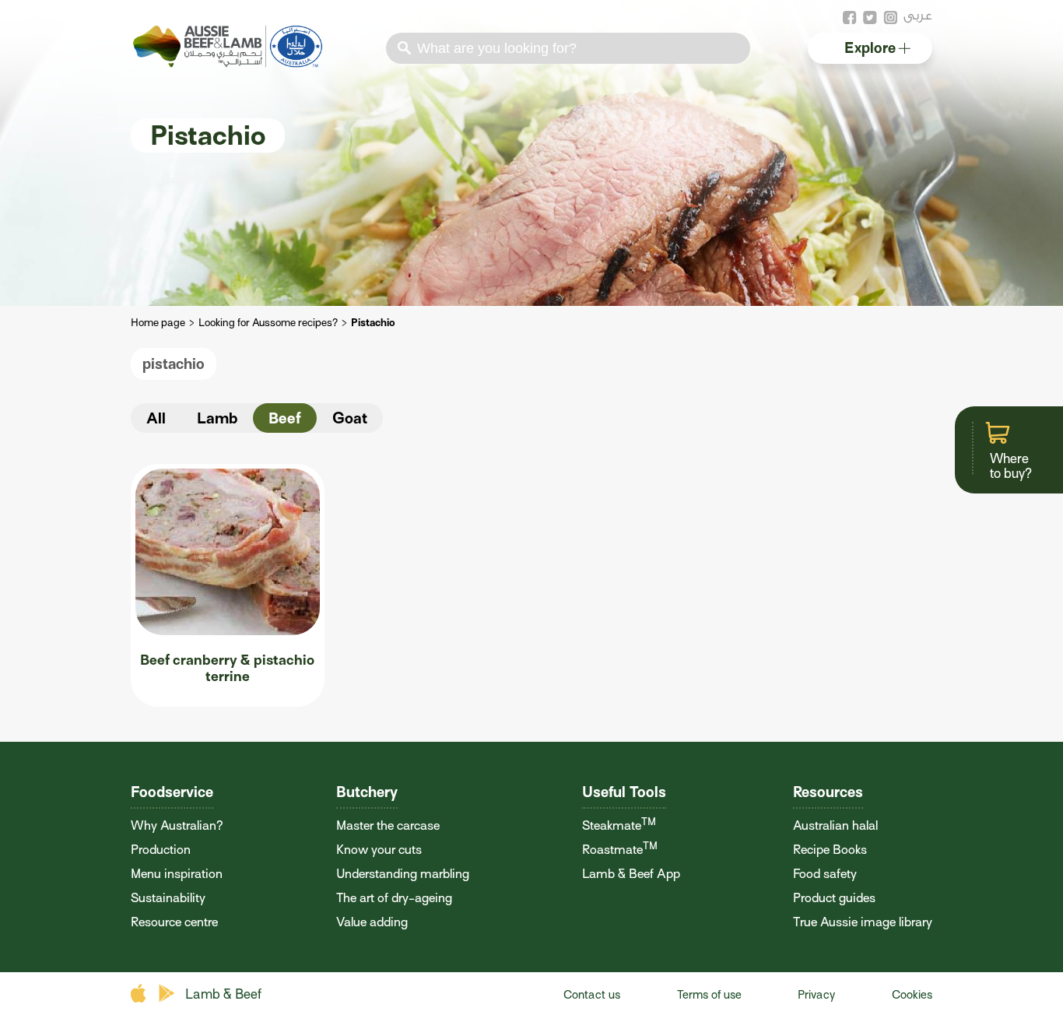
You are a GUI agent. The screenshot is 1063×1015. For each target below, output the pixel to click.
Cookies (912, 995)
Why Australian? (177, 825)
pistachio (173, 364)
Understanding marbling (402, 873)
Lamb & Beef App (631, 873)
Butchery (367, 792)
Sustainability (168, 897)
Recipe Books (830, 849)
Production (161, 849)
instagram (890, 18)
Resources (828, 792)
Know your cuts (379, 849)
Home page (158, 322)
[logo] (229, 62)
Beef (284, 418)
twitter (870, 18)
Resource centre (174, 922)
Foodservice (172, 792)
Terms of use (709, 995)
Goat (349, 418)
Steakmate (619, 825)
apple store (140, 993)
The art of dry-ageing (394, 897)
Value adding (372, 922)
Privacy (816, 995)
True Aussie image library (862, 922)
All (156, 418)
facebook (850, 18)
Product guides (834, 897)
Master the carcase (388, 825)
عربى (917, 15)
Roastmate (620, 849)
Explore (870, 48)
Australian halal (835, 825)
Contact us (591, 995)
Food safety (825, 873)
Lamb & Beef (223, 994)
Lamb (217, 418)
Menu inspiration (177, 873)
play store (167, 993)
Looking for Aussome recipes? (268, 322)
